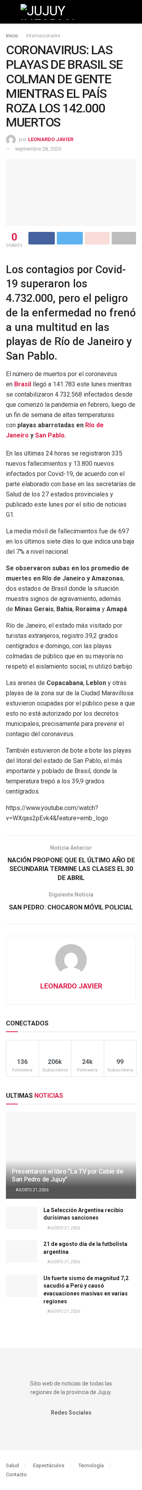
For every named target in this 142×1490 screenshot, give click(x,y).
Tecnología (91, 1465)
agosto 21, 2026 (32, 1190)
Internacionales (43, 36)
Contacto (16, 1474)
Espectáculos (48, 1465)
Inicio (12, 36)
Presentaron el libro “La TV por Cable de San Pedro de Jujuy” (67, 1175)
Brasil (22, 384)
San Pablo (50, 435)
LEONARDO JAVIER (50, 139)
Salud (12, 1465)
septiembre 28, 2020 (38, 149)
